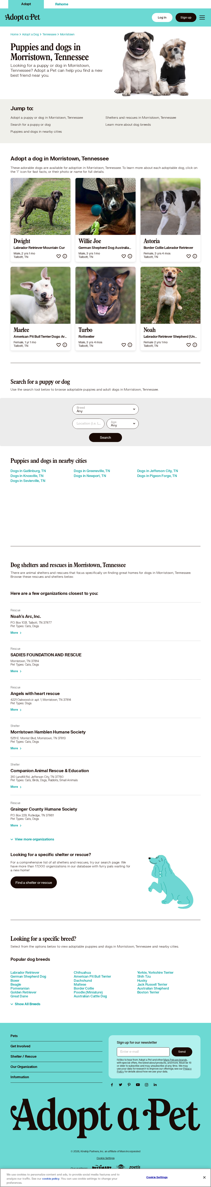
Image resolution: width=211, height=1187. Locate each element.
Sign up (186, 17)
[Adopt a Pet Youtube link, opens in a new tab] (139, 1084)
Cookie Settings (106, 1158)
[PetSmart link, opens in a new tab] (102, 1167)
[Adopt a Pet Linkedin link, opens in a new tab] (155, 1084)
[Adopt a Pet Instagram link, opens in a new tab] (147, 1084)
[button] (58, 256)
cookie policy (51, 1178)
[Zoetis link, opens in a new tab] (134, 1167)
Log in (162, 17)
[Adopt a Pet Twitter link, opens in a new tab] (121, 1084)
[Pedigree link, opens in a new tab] (120, 1167)
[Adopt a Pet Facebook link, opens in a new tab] (113, 1084)
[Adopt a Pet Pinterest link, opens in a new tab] (130, 1084)
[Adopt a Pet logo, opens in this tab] (105, 1121)
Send (181, 1051)
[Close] (204, 1177)
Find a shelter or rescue (33, 882)
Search (105, 437)
